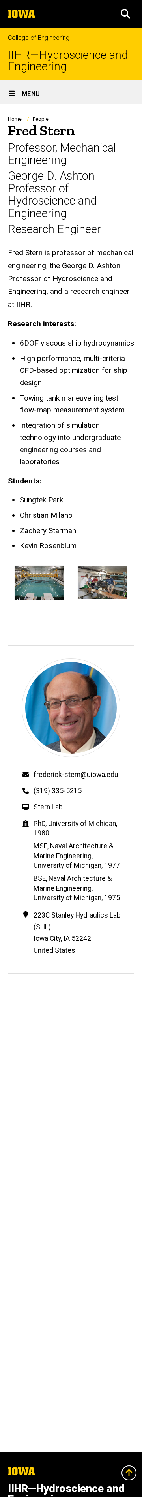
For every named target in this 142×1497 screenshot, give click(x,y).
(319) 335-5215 (58, 791)
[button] (125, 14)
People (41, 119)
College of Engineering (38, 37)
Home (15, 119)
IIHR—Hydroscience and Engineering (68, 60)
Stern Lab (48, 807)
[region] (71, 586)
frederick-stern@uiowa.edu (76, 775)
